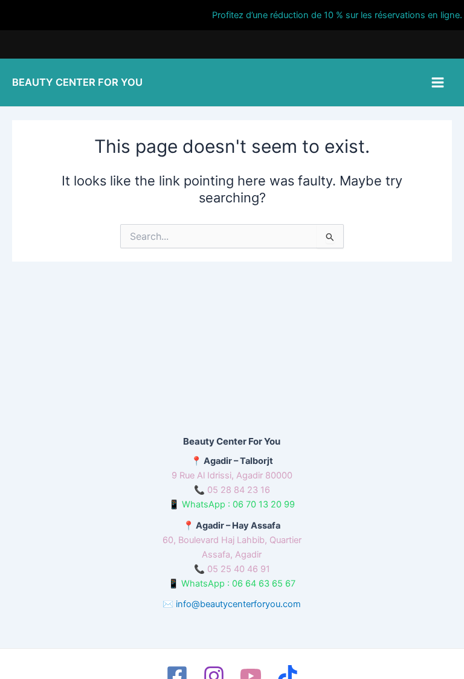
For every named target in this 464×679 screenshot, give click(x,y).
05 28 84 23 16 (238, 489)
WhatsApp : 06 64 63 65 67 (238, 583)
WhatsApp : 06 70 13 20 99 (238, 504)
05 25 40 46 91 (238, 569)
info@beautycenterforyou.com (238, 604)
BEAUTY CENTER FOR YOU (77, 82)
